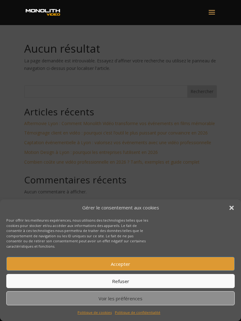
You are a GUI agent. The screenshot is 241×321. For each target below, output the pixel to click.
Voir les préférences (120, 298)
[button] (231, 208)
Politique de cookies (95, 312)
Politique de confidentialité (137, 312)
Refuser (120, 281)
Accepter (120, 264)
